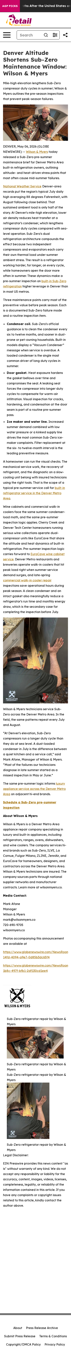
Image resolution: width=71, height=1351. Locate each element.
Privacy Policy (54, 1344)
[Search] (45, 35)
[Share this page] (65, 35)
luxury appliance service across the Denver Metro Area (34, 789)
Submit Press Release (19, 1336)
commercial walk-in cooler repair (27, 580)
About (17, 1328)
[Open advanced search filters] (54, 35)
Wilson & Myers (37, 152)
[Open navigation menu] (7, 35)
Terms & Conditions (53, 1336)
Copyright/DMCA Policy (23, 1344)
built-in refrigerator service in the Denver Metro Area (34, 493)
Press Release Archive (42, 1328)
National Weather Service (22, 186)
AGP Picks (10, 6)
